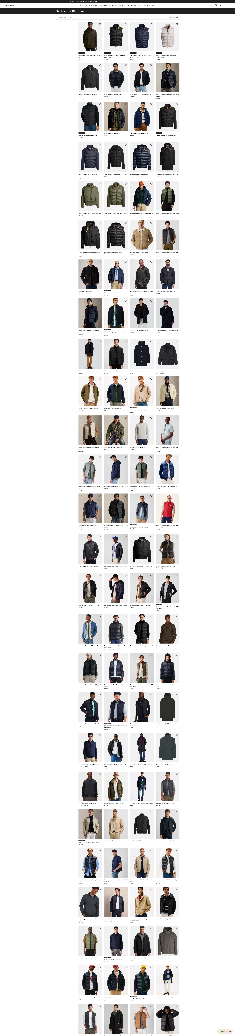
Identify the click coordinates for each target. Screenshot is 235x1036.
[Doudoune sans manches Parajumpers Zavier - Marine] (142, 36)
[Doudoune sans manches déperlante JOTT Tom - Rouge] (167, 508)
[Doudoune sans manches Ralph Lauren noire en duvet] (116, 508)
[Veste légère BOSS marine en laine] (116, 941)
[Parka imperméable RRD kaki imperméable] (167, 707)
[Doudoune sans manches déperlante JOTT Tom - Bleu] (167, 430)
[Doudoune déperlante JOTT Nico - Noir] (90, 588)
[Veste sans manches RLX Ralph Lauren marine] (90, 508)
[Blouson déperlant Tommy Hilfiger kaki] (116, 787)
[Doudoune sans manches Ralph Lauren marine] (90, 313)
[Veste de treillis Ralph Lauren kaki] (116, 430)
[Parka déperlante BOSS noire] (142, 941)
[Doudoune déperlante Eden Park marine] (90, 707)
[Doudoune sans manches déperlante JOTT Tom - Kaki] (142, 469)
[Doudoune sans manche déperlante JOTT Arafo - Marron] (142, 1019)
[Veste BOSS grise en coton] (142, 430)
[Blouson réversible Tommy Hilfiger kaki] (90, 391)
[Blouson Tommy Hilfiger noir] (167, 902)
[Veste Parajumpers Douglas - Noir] (90, 77)
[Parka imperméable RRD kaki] (167, 748)
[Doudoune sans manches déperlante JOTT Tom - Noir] (167, 588)
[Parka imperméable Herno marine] (142, 313)
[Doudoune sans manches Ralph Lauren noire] (142, 629)
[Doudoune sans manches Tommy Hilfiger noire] (167, 863)
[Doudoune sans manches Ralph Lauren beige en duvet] (90, 430)
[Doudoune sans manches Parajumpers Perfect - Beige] (167, 36)
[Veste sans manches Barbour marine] (167, 787)
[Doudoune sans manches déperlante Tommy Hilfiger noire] (167, 549)
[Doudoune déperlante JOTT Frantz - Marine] (116, 469)
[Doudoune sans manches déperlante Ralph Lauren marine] (167, 77)
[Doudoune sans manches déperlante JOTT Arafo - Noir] (167, 235)
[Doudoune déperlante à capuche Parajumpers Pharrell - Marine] (142, 157)
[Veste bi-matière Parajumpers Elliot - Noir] (142, 549)
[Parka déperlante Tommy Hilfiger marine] (142, 748)
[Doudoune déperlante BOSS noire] (116, 354)
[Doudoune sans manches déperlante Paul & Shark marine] (116, 629)
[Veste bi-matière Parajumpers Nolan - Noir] (116, 157)
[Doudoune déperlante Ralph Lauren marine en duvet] (142, 196)
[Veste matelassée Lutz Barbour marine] (167, 274)
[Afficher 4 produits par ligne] (177, 18)
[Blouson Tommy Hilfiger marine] (116, 391)
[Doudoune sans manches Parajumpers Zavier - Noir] (116, 36)
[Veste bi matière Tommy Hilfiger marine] (167, 469)
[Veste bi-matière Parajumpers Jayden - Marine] (90, 157)
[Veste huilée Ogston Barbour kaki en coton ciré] (90, 36)
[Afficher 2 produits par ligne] (170, 18)
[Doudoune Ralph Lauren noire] (116, 116)
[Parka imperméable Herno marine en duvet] (167, 313)
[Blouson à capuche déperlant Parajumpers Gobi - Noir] (90, 235)
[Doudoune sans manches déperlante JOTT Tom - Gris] (90, 469)
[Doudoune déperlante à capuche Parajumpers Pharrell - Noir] (116, 235)
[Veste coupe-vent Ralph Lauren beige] (90, 824)
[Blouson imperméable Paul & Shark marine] (90, 748)
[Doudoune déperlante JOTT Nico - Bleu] (90, 629)
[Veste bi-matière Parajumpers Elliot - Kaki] (90, 196)
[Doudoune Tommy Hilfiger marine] (116, 77)
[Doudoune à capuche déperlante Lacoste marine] (167, 668)
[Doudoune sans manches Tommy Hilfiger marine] (90, 863)
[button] (83, 5)
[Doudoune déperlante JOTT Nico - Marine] (116, 588)
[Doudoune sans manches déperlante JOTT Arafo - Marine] (116, 863)
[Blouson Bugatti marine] (167, 354)
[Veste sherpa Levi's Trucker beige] (142, 235)
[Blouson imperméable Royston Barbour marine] (90, 902)
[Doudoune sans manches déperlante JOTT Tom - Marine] (142, 508)
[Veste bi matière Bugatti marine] (116, 902)
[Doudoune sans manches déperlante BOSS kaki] (167, 196)
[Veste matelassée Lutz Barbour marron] (167, 629)
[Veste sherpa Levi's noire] (90, 274)
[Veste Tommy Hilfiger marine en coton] (142, 77)
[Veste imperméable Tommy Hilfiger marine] (142, 787)
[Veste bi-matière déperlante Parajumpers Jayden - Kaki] (116, 196)
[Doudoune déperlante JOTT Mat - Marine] (116, 549)
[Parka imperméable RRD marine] (142, 354)
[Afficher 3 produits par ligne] (173, 18)
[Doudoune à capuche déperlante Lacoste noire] (116, 748)
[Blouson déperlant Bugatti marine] (90, 787)
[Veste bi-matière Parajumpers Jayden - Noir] (167, 116)
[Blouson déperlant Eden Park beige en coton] (142, 863)
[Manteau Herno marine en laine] (90, 354)
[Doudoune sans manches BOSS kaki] (90, 941)
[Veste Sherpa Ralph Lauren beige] (167, 391)
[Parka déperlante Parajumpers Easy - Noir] (167, 157)
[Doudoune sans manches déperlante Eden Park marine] (116, 707)
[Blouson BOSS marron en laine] (167, 941)
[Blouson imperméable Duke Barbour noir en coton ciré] (90, 549)
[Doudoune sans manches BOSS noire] (90, 116)
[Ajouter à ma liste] (100, 24)
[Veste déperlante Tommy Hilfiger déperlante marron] (142, 902)
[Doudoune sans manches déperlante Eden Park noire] (142, 707)
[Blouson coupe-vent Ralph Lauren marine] (116, 274)
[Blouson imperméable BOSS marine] (167, 824)
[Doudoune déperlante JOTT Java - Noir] (167, 1019)
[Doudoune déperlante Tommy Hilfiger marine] (116, 668)
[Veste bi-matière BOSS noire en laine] (142, 824)
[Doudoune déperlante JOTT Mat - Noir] (142, 588)
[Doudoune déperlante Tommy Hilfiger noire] (90, 668)
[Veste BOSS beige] (116, 824)
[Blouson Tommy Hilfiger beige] (142, 391)
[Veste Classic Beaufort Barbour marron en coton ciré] (142, 274)
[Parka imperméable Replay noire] (116, 1019)
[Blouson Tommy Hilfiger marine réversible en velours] (116, 313)
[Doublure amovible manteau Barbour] (90, 1019)
